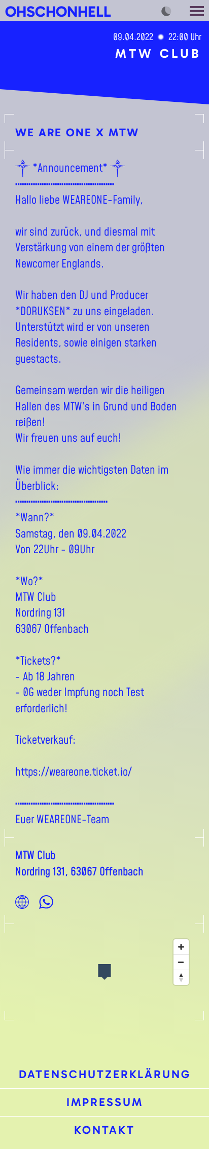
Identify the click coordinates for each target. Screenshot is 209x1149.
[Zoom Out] (181, 962)
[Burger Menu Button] (198, 10)
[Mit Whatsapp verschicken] (46, 901)
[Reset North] (181, 977)
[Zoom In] (181, 946)
